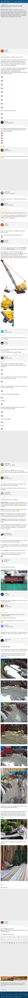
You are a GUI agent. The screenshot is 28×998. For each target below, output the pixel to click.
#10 (26, 361)
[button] (1, 992)
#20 (26, 926)
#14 (26, 538)
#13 (26, 497)
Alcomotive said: (4, 210)
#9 (26, 347)
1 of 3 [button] (10, 937)
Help (20, 994)
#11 (26, 468)
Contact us (3, 994)
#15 (26, 564)
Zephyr (3, 7)
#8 (26, 335)
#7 (26, 245)
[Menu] (1, 1)
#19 (26, 644)
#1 (26, 54)
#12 (26, 481)
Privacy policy (15, 994)
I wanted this (4, 352)
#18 (26, 630)
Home (23, 994)
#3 (26, 154)
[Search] (26, 1)
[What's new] (24, 1)
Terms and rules (9, 994)
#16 (26, 598)
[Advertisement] (14, 33)
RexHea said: (3, 612)
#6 (26, 228)
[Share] (25, 55)
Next (14, 937)
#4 (26, 196)
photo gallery (14, 11)
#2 (26, 126)
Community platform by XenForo (11, 996)
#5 (26, 208)
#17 (26, 609)
